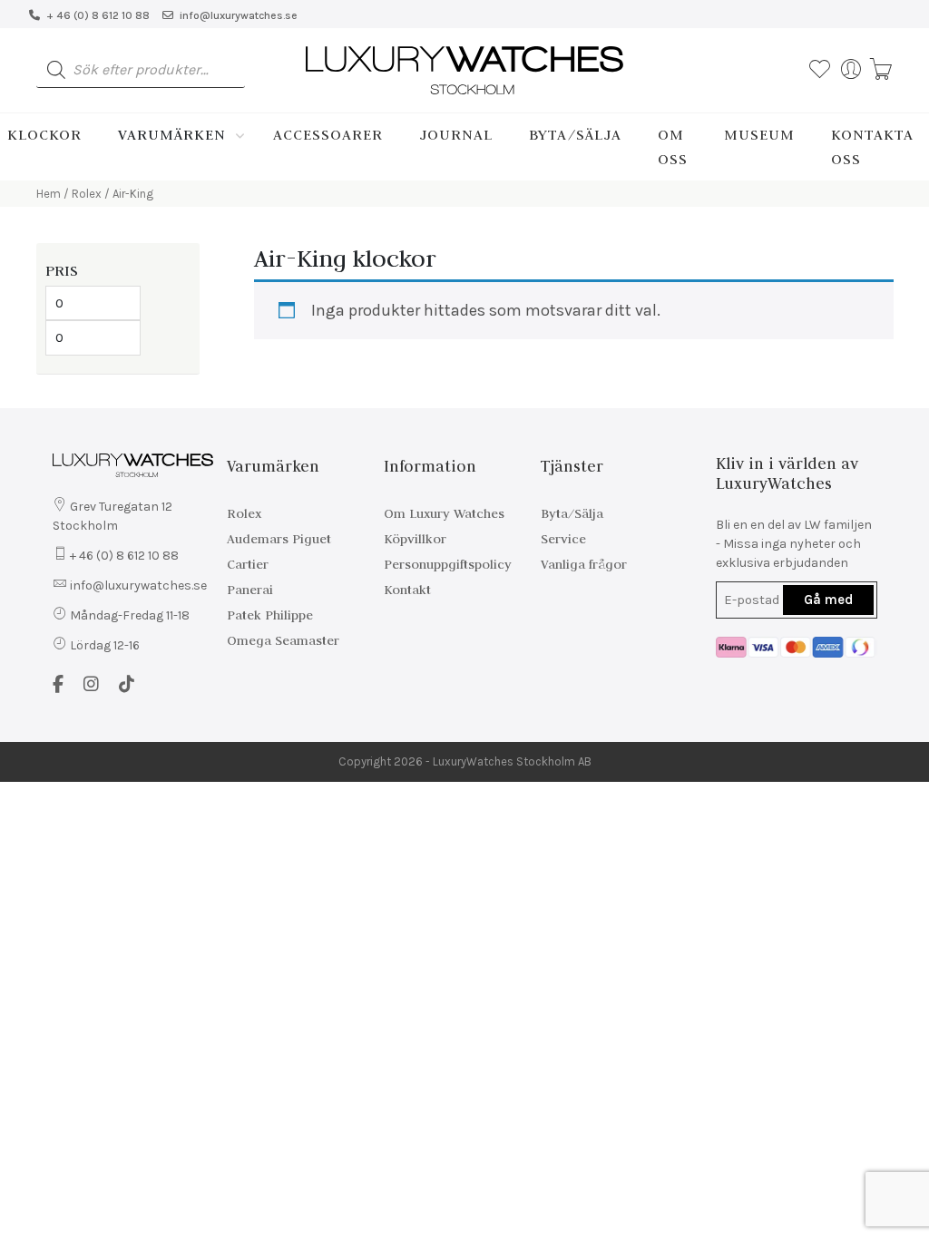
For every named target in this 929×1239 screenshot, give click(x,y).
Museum (759, 134)
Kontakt (407, 589)
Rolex (87, 193)
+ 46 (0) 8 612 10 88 (98, 15)
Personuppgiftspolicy (448, 564)
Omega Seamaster (283, 640)
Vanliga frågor (584, 564)
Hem (48, 193)
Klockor (44, 134)
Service (563, 539)
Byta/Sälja (575, 134)
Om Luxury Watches (444, 513)
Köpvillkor (415, 539)
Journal (456, 134)
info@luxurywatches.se (239, 15)
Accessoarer (328, 134)
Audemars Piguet (279, 539)
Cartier (248, 564)
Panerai (250, 589)
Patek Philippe (270, 615)
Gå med (828, 599)
